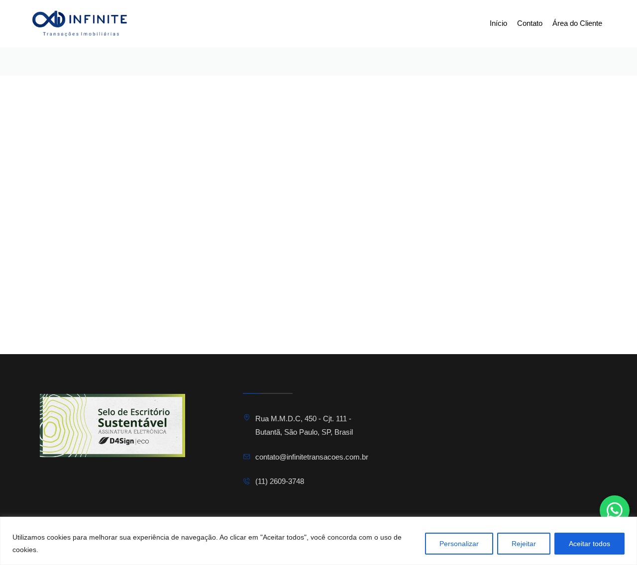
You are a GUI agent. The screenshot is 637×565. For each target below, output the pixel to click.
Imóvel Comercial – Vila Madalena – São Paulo (296, 309)
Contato (529, 23)
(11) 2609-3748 (279, 481)
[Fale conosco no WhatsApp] (615, 510)
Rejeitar (524, 544)
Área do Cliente (577, 23)
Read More (259, 338)
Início (498, 23)
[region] (318, 541)
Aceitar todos (589, 544)
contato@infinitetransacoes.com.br (311, 457)
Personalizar (459, 544)
